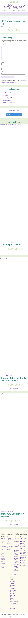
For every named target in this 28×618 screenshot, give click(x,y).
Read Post (14, 253)
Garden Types (6, 95)
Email (3, 67)
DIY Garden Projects (8, 93)
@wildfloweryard (14, 110)
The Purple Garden (10, 244)
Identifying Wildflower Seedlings (16, 546)
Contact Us (7, 616)
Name (3, 62)
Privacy (2, 616)
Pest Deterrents (6, 100)
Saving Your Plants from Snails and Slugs (10, 546)
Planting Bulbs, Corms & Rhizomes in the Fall (16, 561)
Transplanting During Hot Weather (23, 557)
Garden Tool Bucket (2, 554)
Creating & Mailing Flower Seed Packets (3, 548)
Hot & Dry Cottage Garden (13, 592)
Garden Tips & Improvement (10, 98)
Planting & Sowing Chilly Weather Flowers (13, 379)
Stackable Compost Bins (3, 559)
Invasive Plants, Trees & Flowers (23, 545)
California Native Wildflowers (13, 587)
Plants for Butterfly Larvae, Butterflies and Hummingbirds (14, 598)
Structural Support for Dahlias (12, 515)
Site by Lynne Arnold (16, 616)
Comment (5, 45)
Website (3, 71)
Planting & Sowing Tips (9, 102)
